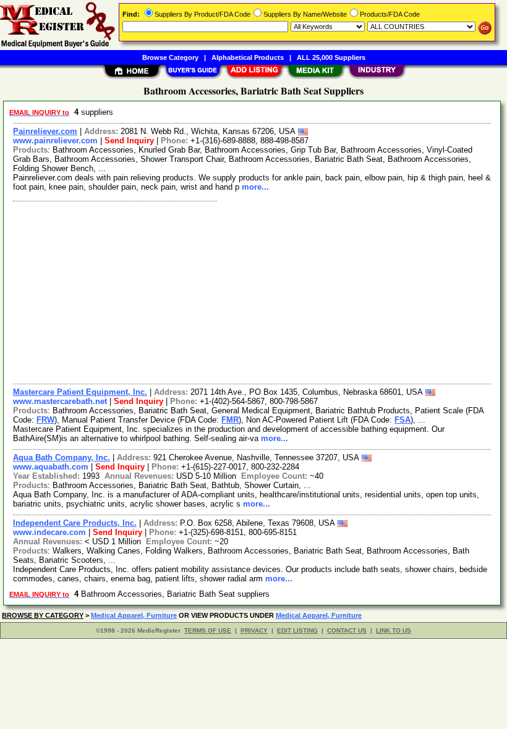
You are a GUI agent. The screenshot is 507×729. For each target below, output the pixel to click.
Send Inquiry (129, 140)
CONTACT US (347, 630)
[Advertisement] (252, 290)
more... (255, 187)
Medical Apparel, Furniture (134, 615)
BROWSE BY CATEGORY (42, 615)
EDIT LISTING (297, 630)
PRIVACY (254, 630)
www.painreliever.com (55, 140)
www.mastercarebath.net (60, 401)
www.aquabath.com (50, 466)
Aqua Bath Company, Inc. (61, 457)
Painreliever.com (45, 131)
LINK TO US (393, 630)
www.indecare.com (49, 532)
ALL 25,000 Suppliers (331, 57)
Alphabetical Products (247, 57)
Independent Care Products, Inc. (75, 523)
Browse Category (170, 57)
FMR (230, 419)
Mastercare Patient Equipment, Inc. (80, 392)
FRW (45, 419)
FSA (402, 419)
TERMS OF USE (207, 630)
